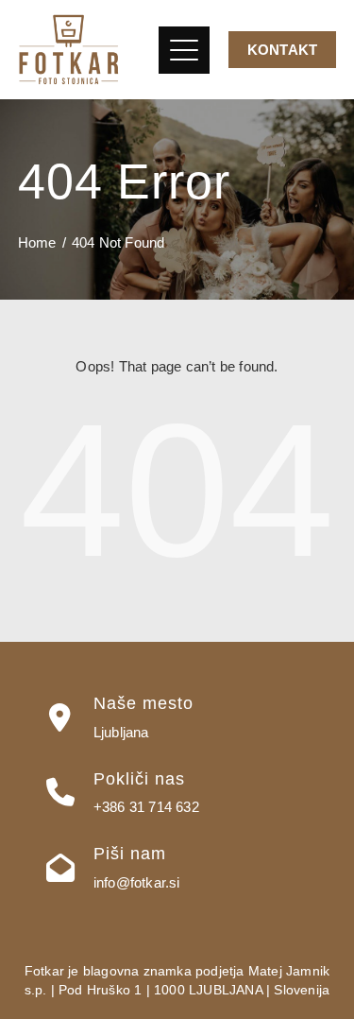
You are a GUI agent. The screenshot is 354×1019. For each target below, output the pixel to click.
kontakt (282, 50)
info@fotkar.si (136, 882)
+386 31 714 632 (146, 807)
